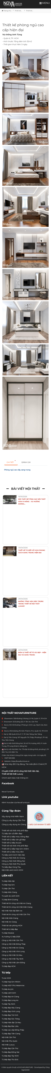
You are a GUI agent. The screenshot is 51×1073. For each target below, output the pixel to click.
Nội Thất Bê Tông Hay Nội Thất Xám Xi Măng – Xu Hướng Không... (32, 501)
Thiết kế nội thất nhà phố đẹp (15, 830)
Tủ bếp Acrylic (8, 989)
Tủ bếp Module (8, 933)
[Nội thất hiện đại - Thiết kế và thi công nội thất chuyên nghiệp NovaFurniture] (12, 4)
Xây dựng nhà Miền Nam (13, 816)
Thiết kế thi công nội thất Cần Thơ (16, 914)
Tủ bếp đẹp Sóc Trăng (11, 1019)
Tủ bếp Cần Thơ (8, 888)
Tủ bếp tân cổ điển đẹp (12, 833)
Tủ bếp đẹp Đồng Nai (10, 1052)
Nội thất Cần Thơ (9, 1037)
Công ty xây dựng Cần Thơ (13, 820)
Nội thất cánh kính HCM (12, 870)
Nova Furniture (8, 792)
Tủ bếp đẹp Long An (10, 1000)
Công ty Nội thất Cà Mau (12, 955)
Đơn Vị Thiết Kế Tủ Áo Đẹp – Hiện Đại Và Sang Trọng (32, 654)
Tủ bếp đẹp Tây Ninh (10, 1056)
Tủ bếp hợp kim (8, 885)
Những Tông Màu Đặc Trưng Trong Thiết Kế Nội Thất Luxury (31, 603)
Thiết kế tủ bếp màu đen (13, 852)
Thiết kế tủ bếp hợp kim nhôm (15, 849)
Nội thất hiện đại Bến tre (12, 911)
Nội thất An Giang (9, 922)
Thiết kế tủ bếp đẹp (10, 929)
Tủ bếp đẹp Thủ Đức (10, 1059)
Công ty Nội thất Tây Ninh (12, 959)
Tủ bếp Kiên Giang (9, 892)
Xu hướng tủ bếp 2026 (11, 937)
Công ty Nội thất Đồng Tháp (13, 944)
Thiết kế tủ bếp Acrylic (11, 843)
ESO (28, 1070)
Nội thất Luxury (8, 1045)
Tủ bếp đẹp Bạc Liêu (10, 1026)
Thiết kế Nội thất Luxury (12, 774)
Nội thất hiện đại (31, 771)
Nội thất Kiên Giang (10, 918)
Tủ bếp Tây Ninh (8, 1004)
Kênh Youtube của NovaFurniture (15, 802)
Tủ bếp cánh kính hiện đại (13, 855)
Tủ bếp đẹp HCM (8, 966)
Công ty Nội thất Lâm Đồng (13, 962)
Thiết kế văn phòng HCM (12, 925)
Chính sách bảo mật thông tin (15, 778)
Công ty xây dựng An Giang (14, 824)
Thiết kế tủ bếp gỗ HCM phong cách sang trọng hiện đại (31, 551)
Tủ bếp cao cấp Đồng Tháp (13, 1030)
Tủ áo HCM (6, 978)
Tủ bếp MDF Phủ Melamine (13, 985)
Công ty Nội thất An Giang (13, 858)
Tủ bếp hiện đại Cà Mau (11, 1022)
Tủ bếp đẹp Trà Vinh (10, 1015)
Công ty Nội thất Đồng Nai (13, 861)
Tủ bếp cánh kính (9, 993)
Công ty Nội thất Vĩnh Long (13, 951)
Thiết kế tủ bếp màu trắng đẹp (15, 836)
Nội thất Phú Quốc (9, 1041)
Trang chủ (7, 11)
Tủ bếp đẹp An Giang (10, 996)
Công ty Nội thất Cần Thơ (12, 940)
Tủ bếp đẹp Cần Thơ (10, 1048)
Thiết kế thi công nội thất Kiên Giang (17, 907)
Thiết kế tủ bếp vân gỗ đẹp (14, 839)
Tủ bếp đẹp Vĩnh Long (11, 1011)
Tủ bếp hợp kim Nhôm (11, 982)
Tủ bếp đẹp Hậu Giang (11, 1008)
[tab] (11, 462)
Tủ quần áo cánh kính (10, 896)
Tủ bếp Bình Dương (10, 900)
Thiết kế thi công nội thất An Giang (16, 903)
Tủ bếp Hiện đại (8, 881)
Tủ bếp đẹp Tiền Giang (11, 1034)
